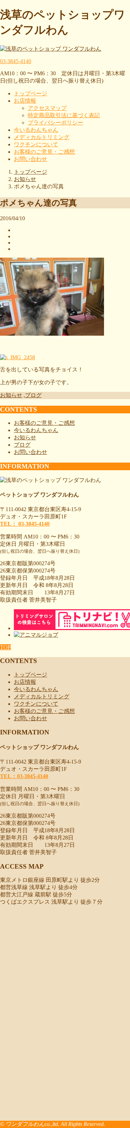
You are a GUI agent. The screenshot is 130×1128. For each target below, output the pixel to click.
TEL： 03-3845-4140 (25, 524)
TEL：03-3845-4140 (24, 776)
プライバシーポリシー (55, 123)
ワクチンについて (36, 144)
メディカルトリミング (41, 137)
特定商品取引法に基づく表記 (64, 115)
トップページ (30, 93)
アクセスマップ (47, 108)
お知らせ (11, 395)
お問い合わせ (30, 159)
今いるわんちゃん (36, 130)
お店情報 (25, 101)
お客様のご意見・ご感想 (44, 152)
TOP (5, 647)
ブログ (33, 395)
